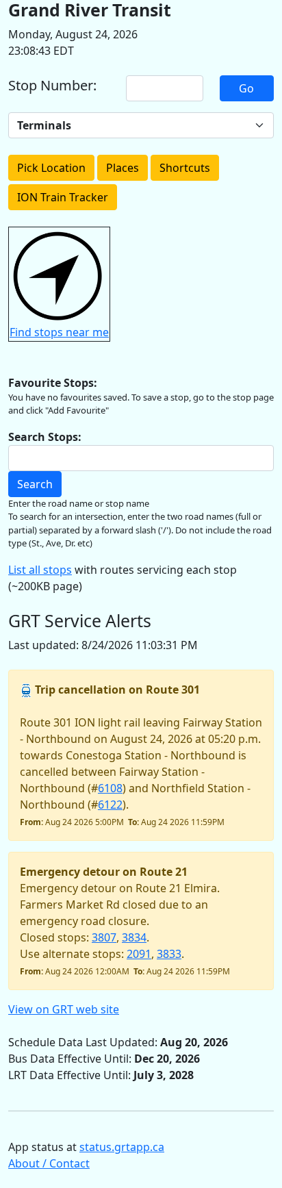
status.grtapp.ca (121, 1146)
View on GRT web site (63, 1009)
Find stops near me (59, 332)
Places (122, 167)
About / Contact (49, 1163)
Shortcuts (184, 167)
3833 (169, 953)
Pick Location (51, 167)
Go (246, 88)
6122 (110, 804)
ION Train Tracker (62, 197)
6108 (110, 788)
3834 (134, 937)
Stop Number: (52, 85)
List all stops (40, 569)
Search (35, 484)
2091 (139, 953)
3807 (104, 937)
